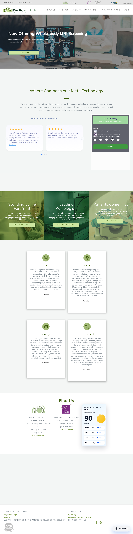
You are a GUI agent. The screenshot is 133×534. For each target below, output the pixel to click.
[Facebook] (96, 522)
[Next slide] (82, 138)
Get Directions (38, 436)
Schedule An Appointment (79, 517)
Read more (12, 145)
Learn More (24, 52)
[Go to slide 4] (46, 154)
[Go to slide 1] (41, 154)
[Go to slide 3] (44, 154)
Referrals (8, 517)
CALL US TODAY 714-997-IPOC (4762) (17, 3)
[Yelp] (100, 522)
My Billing (72, 514)
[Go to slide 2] (42, 154)
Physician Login (10, 514)
